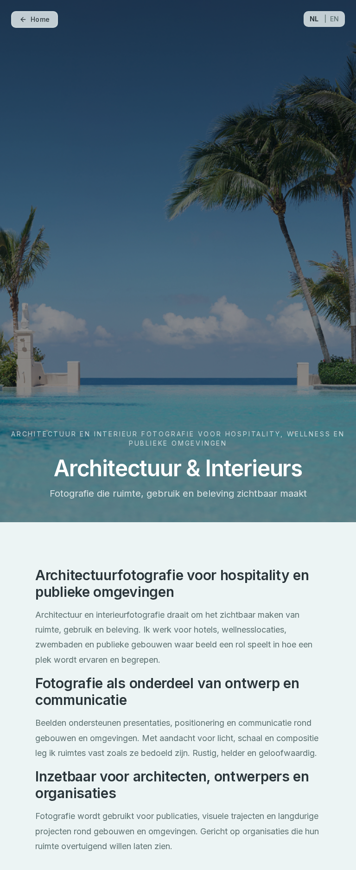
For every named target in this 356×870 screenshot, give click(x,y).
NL (314, 19)
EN (334, 19)
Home (40, 19)
